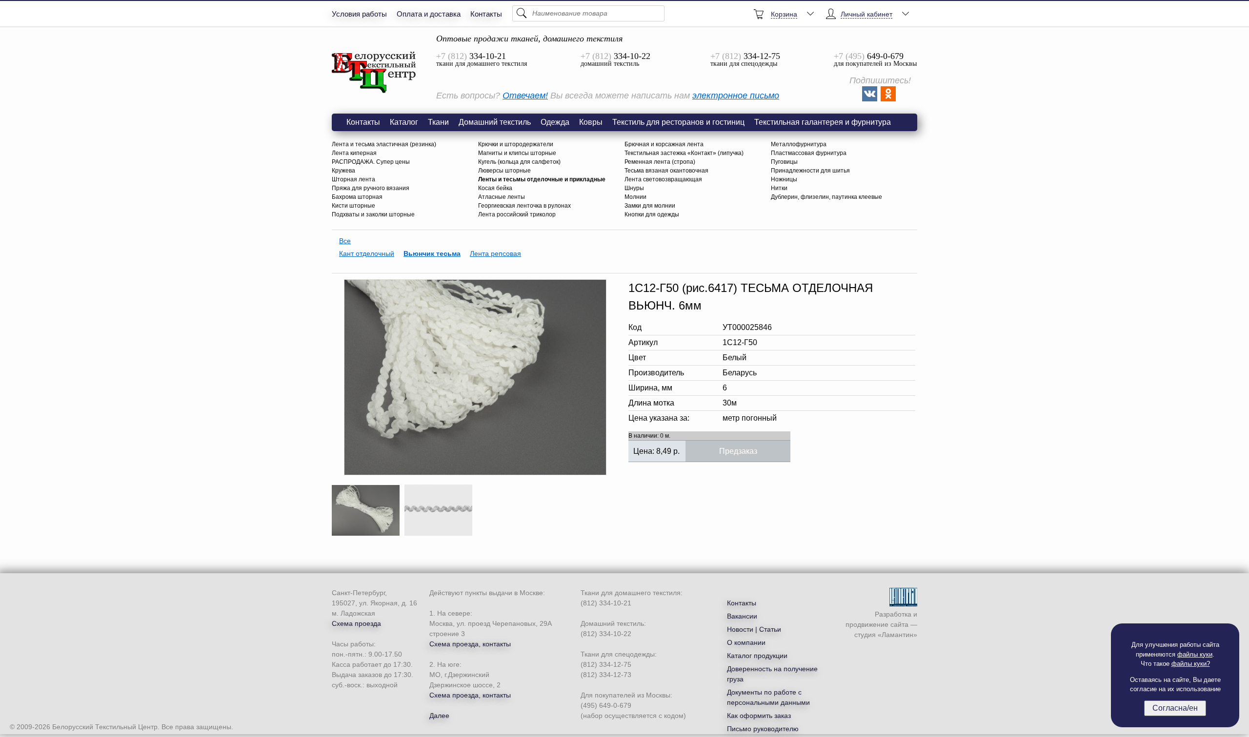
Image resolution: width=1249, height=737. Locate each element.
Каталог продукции (757, 655)
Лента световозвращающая (663, 179)
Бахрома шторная (357, 197)
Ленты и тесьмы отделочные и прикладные (541, 179)
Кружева (343, 170)
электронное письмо (735, 95)
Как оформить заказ (759, 715)
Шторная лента (353, 179)
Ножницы (784, 179)
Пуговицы (784, 161)
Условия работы (359, 14)
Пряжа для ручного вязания (370, 188)
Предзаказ (738, 451)
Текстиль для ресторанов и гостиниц (678, 122)
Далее (439, 715)
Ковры (591, 122)
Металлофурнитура (798, 144)
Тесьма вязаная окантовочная (666, 170)
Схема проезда (356, 623)
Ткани (438, 122)
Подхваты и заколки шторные (373, 214)
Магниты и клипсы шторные (517, 153)
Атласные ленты (501, 197)
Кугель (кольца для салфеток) (519, 161)
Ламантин (897, 635)
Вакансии (742, 616)
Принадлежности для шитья (810, 170)
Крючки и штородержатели (515, 144)
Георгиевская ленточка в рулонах (524, 205)
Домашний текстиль (495, 122)
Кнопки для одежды (651, 214)
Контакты (486, 14)
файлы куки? (1190, 663)
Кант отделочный (366, 253)
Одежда (555, 122)
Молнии (635, 197)
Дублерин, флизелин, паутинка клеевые (826, 197)
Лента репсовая (495, 253)
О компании (746, 642)
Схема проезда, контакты (470, 644)
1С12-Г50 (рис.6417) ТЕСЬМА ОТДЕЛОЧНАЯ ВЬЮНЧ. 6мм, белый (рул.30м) (374, 73)
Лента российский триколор (517, 214)
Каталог (404, 122)
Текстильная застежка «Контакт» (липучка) (684, 153)
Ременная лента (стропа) (659, 161)
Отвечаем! (525, 95)
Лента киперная (354, 153)
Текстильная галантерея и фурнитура (822, 122)
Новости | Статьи (754, 629)
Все (345, 241)
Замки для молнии (649, 205)
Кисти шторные (353, 205)
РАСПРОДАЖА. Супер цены (371, 161)
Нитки (779, 188)
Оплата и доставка (429, 14)
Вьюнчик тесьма (432, 253)
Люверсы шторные (504, 170)
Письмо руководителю (763, 729)
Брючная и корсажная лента (664, 144)
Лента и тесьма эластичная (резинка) (384, 144)
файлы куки (1194, 654)
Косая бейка (495, 188)
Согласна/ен (1175, 708)
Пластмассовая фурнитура (808, 153)
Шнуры (634, 188)
